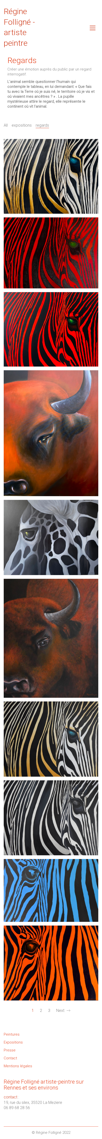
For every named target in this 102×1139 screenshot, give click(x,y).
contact (10, 1097)
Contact (10, 1058)
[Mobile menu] (92, 28)
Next (60, 1010)
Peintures (12, 1034)
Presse (10, 1050)
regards (42, 125)
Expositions (13, 1042)
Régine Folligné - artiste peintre (19, 27)
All (6, 125)
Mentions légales (18, 1066)
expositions (22, 125)
